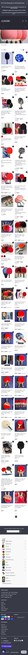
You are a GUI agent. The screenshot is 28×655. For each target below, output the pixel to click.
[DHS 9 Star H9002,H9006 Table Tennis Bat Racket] (7, 84)
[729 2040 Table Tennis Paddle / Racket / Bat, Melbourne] (7, 231)
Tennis (2, 605)
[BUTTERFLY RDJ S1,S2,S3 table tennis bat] (7, 62)
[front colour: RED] (2, 136)
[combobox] (14, 27)
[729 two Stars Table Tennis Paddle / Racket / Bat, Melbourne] (7, 253)
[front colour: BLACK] (5, 256)
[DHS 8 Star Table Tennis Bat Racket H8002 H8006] (21, 133)
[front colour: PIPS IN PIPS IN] (7, 136)
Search (2, 602)
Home (2, 38)
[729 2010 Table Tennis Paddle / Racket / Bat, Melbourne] (21, 231)
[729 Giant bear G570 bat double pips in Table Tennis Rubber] (7, 342)
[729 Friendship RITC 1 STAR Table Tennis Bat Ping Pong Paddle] (21, 253)
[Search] (25, 27)
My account (3, 634)
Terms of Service (4, 608)
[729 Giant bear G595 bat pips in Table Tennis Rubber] (7, 408)
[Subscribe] (20, 531)
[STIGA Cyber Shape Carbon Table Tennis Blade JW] (7, 452)
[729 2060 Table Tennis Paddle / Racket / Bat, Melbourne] (21, 408)
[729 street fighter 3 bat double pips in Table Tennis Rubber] (21, 320)
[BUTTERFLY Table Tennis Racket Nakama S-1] (21, 342)
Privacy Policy (4, 626)
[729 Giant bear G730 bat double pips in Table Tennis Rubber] (7, 386)
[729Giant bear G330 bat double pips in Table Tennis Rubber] (21, 475)
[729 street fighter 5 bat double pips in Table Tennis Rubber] (21, 386)
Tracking (2, 632)
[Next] (16, 517)
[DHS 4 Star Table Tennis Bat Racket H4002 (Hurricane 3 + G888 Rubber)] (7, 108)
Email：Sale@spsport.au (6, 597)
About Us (3, 624)
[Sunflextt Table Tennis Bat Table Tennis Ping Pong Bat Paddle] (7, 205)
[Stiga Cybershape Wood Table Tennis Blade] (7, 320)
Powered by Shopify (15, 652)
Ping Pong (3, 607)
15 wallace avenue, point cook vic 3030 (13, 10)
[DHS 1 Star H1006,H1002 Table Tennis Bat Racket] (7, 276)
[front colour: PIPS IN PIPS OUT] (5, 136)
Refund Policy (4, 627)
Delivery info (3, 631)
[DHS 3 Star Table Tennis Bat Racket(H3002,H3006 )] (7, 156)
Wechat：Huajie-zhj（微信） (7, 595)
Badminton (3, 603)
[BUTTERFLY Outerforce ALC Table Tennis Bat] (7, 430)
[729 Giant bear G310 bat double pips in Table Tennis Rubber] (21, 501)
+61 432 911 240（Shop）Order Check (8, 594)
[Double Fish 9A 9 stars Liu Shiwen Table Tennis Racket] (21, 298)
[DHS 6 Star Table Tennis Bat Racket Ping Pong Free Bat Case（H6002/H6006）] (7, 183)
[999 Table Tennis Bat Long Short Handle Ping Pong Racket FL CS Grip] (21, 62)
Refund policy (4, 610)
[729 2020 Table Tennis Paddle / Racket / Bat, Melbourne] (21, 276)
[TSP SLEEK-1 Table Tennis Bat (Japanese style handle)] (21, 430)
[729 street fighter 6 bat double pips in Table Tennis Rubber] (21, 364)
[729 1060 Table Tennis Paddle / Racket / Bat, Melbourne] (7, 298)
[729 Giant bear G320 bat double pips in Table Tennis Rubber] (7, 501)
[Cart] (22, 21)
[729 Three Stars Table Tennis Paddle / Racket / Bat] (7, 134)
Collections (7, 38)
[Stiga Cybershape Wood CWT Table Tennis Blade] (7, 364)
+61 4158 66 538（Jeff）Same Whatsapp (9, 592)
